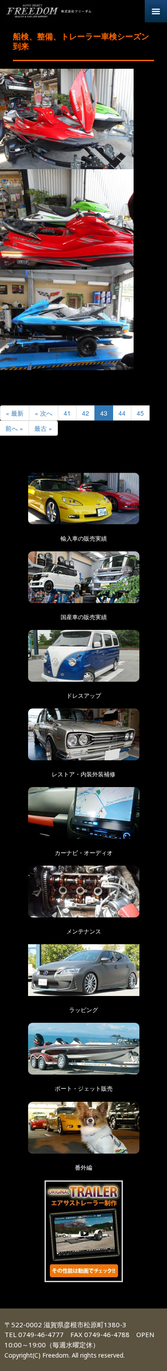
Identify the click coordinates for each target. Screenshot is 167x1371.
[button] (156, 11)
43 (103, 412)
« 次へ (44, 412)
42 (85, 412)
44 (122, 412)
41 (67, 412)
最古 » (43, 428)
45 (140, 412)
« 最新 (15, 412)
